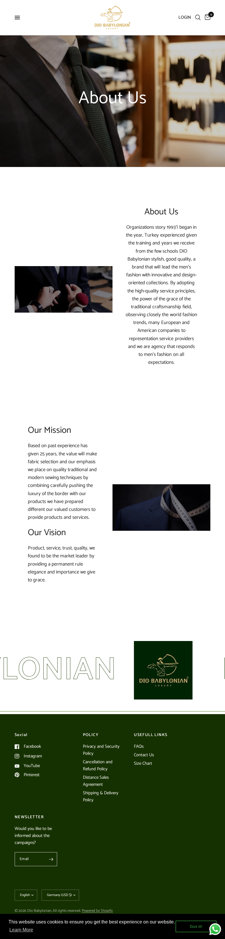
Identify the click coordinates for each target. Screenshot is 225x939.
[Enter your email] (51, 859)
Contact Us (144, 755)
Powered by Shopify (97, 911)
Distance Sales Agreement (96, 781)
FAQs (139, 746)
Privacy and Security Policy (101, 750)
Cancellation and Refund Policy (97, 765)
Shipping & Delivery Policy (100, 796)
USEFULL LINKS (150, 735)
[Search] (198, 17)
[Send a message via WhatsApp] (215, 929)
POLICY (90, 735)
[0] (206, 17)
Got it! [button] (196, 926)
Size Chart (143, 763)
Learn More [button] (21, 929)
